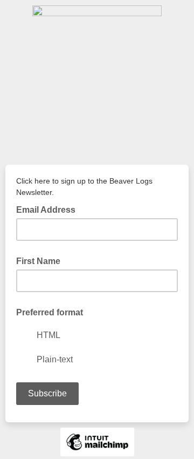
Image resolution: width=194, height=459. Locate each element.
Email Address (49, 209)
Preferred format (49, 312)
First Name (38, 261)
